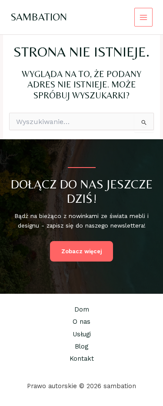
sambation (38, 17)
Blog (81, 346)
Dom (81, 309)
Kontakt (82, 358)
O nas (81, 321)
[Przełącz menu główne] (143, 17)
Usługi (82, 334)
